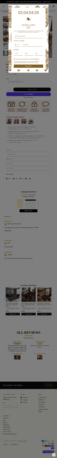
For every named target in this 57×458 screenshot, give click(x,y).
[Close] (47, 6)
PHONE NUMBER (19, 41)
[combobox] (17, 44)
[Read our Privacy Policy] (42, 61)
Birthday (16, 50)
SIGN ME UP (28, 66)
